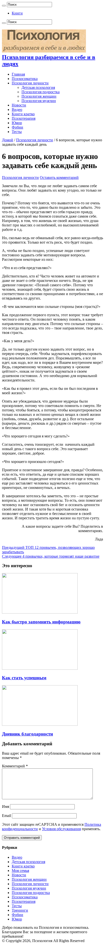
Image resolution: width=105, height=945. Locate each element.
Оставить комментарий (59, 177)
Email (6, 816)
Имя (5, 806)
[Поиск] (4, 5)
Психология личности (30, 83)
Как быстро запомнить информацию (41, 621)
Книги (17, 13)
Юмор (17, 123)
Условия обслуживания (61, 829)
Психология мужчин (38, 101)
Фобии (17, 127)
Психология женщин (38, 96)
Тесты (17, 132)
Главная (18, 74)
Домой (7, 140)
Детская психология (38, 87)
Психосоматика (25, 79)
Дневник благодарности (27, 733)
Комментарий (15, 766)
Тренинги (20, 910)
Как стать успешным (24, 677)
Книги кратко (23, 114)
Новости (19, 105)
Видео (17, 109)
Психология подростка (40, 92)
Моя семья (20, 870)
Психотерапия (23, 118)
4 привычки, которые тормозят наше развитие (50, 556)
